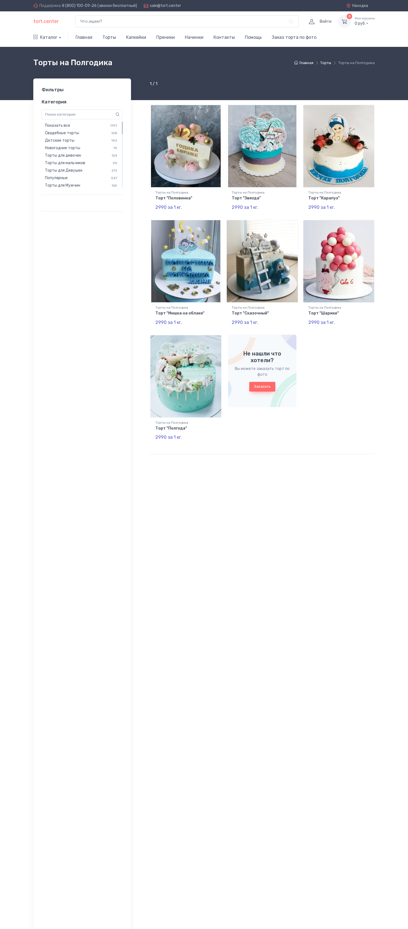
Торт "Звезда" (246, 198)
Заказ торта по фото (294, 37)
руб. (365, 21)
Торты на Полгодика (171, 192)
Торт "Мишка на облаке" (180, 313)
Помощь (253, 37)
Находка (360, 5)
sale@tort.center (165, 5)
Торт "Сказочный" (250, 313)
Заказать (262, 386)
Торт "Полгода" (171, 428)
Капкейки (136, 37)
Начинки (194, 37)
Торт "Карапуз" (324, 198)
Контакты (224, 37)
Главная (83, 37)
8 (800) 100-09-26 (79, 5)
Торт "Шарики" (323, 313)
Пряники (165, 37)
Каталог (48, 37)
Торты (109, 37)
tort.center (46, 21)
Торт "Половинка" (173, 198)
